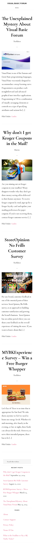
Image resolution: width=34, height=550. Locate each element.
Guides (13, 116)
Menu (17, 7)
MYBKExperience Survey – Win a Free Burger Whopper (17, 361)
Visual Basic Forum (17, 3)
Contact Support (9, 520)
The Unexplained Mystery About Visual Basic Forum (17, 27)
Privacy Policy (8, 525)
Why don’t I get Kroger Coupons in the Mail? (17, 138)
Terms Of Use (8, 530)
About (5, 514)
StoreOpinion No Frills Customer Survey (17, 248)
